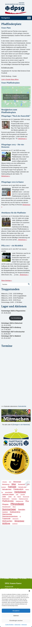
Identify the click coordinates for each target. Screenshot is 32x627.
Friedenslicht (18, 489)
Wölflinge (6, 523)
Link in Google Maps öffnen (10, 79)
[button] (29, 591)
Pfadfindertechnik (19, 501)
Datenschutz (17, 624)
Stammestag (7, 514)
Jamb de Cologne (8, 494)
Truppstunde (6, 518)
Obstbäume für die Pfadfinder (13, 213)
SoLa (14, 506)
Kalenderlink (22, 406)
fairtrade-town (6, 489)
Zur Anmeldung (16, 318)
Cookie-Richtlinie (9, 624)
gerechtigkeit (8, 492)
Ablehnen (16, 615)
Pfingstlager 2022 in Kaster (12, 182)
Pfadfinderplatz (8, 501)
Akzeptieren (16, 610)
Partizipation (14, 498)
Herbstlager (20, 492)
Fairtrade (12, 487)
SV (20, 516)
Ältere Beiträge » (6, 280)
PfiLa (27, 501)
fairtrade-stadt (22, 487)
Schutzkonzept (6, 506)
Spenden (21, 509)
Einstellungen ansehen (16, 620)
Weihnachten (7, 521)
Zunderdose (15, 523)
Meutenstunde (26, 496)
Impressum (24, 624)
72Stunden (4, 481)
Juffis (17, 494)
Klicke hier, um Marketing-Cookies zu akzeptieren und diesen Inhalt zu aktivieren (16, 97)
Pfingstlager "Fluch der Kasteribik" (15, 116)
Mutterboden (5, 498)
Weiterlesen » (22, 138)
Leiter (4, 496)
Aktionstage (17, 482)
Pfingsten (5, 504)
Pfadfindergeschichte (23, 498)
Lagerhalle (22, 494)
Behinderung (5, 484)
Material (19, 496)
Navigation (5, 18)
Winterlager (19, 521)
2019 (10, 481)
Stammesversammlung (10, 516)
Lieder (10, 496)
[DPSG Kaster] (16, 8)
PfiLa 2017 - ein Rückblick (12, 246)
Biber (14, 484)
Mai (14, 496)
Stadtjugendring (15, 512)
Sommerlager (9, 509)
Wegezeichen (15, 518)
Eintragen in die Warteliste (21, 424)
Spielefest (5, 512)
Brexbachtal (21, 484)
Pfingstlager (17, 503)
